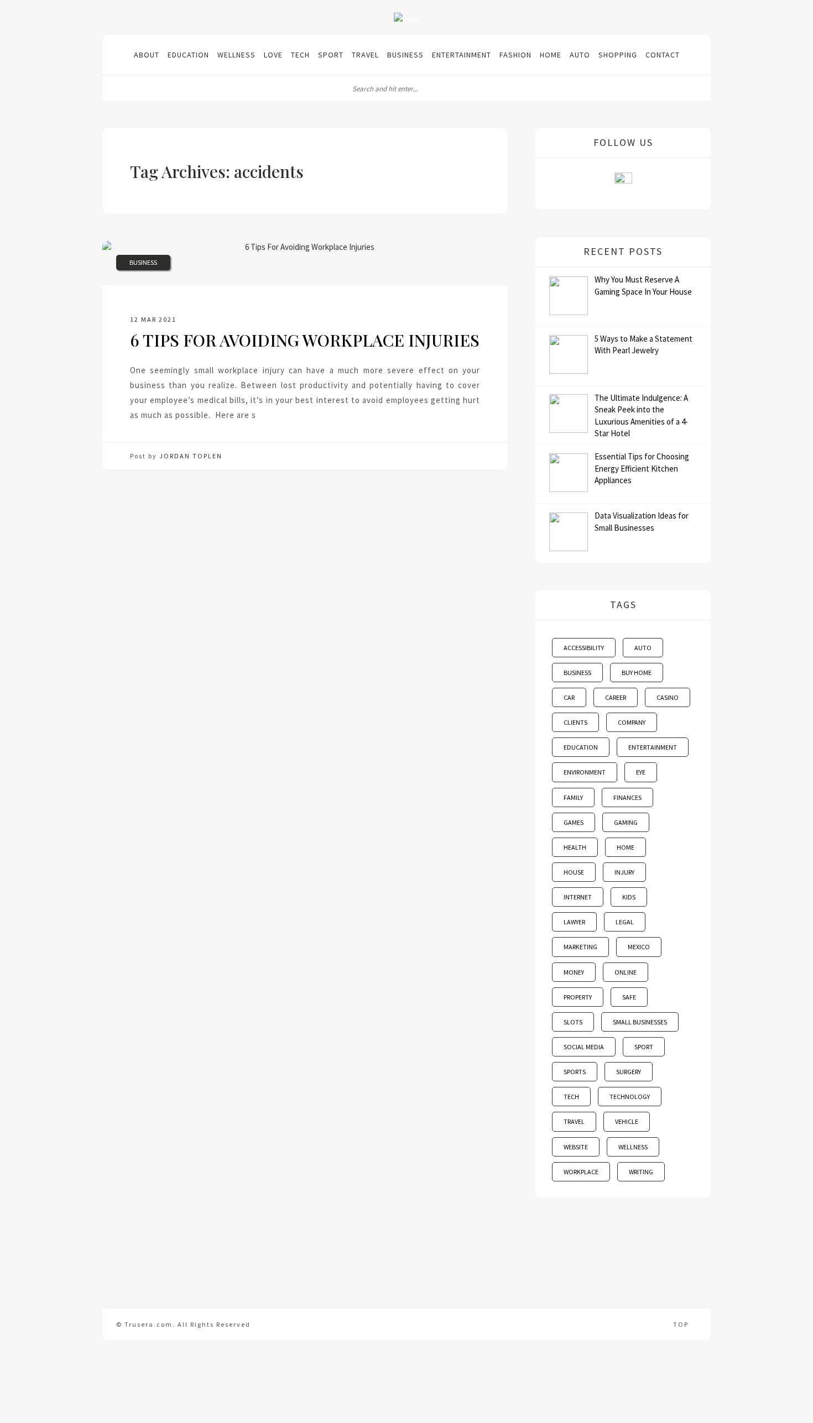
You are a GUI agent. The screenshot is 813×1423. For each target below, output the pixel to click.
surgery (628, 1072)
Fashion (515, 55)
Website (576, 1147)
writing (641, 1172)
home (625, 847)
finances (627, 797)
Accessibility (584, 648)
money (574, 972)
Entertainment (461, 55)
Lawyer (574, 922)
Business (405, 55)
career (615, 697)
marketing (580, 947)
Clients (575, 722)
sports (575, 1072)
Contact (662, 55)
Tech (300, 55)
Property (578, 997)
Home (550, 55)
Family (573, 797)
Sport (330, 55)
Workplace (581, 1172)
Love (273, 55)
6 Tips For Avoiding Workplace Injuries (305, 340)
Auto (580, 55)
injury (624, 872)
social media (584, 1047)
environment (585, 772)
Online (625, 972)
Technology (629, 1096)
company (631, 722)
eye (640, 772)
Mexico (639, 947)
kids (628, 897)
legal (625, 922)
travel (574, 1121)
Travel (365, 55)
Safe (629, 997)
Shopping (617, 55)
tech (571, 1096)
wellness (633, 1147)
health (575, 847)
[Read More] (260, 415)
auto (643, 648)
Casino (667, 697)
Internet (578, 897)
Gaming (626, 822)
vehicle (626, 1121)
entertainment (652, 747)
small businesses (640, 1022)
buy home (637, 672)
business (577, 672)
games (573, 822)
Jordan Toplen (190, 456)
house (574, 872)
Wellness (236, 55)
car (569, 697)
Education (188, 55)
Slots (573, 1022)
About (146, 55)
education (581, 747)
